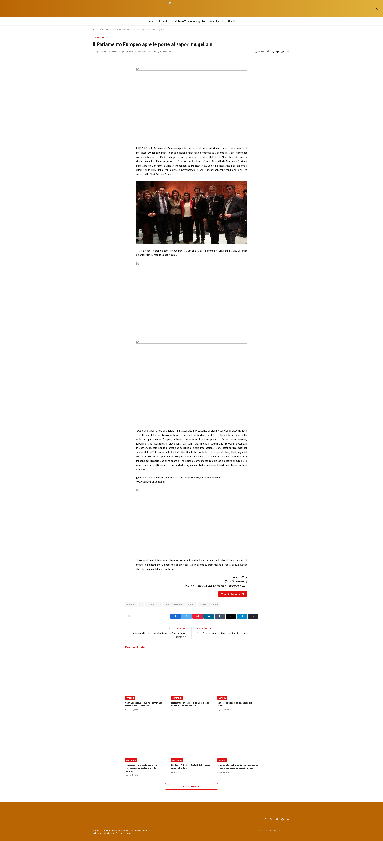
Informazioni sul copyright (142, 830)
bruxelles (131, 604)
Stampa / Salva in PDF (232, 594)
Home (150, 21)
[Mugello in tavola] (191, 8)
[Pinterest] (101, 82)
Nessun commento (147, 51)
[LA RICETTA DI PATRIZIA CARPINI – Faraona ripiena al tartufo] (191, 735)
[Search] (377, 8)
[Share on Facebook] (268, 51)
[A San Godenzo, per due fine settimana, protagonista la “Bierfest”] (145, 673)
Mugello (192, 604)
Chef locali (216, 21)
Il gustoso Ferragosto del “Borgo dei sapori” (234, 704)
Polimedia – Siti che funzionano (118, 833)
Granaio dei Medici (174, 604)
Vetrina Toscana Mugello (190, 21)
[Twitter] (101, 75)
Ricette (232, 21)
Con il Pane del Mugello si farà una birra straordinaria (222, 633)
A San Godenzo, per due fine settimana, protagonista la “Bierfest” (143, 704)
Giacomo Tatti (153, 604)
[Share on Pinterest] (277, 51)
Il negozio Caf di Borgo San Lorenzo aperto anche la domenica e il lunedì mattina (237, 766)
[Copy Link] (282, 51)
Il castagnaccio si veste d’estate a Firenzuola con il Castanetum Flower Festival (142, 768)
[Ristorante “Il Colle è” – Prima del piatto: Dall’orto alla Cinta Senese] (191, 673)
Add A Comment (191, 786)
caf (141, 604)
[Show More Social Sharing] (288, 51)
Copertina (98, 37)
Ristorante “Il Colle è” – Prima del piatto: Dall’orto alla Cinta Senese (190, 704)
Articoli (163, 21)
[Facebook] (101, 68)
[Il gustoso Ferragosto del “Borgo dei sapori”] (237, 673)
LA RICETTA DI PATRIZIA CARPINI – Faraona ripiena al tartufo (191, 766)
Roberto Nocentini (209, 604)
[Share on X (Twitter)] (272, 51)
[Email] (101, 89)
